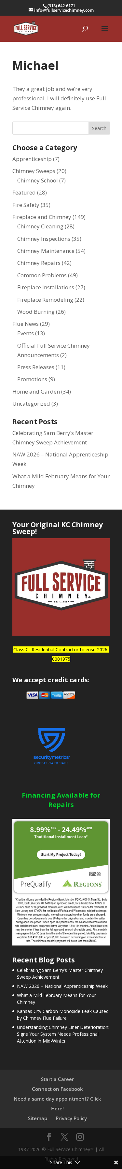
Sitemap (37, 1118)
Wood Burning (36, 311)
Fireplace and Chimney (41, 217)
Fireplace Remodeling (45, 299)
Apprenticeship (32, 159)
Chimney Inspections (43, 238)
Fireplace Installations (45, 287)
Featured (24, 192)
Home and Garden (36, 391)
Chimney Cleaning (40, 226)
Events (25, 333)
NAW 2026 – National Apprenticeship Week (62, 986)
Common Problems (42, 275)
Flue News (25, 323)
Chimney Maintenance (46, 250)
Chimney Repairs (39, 263)
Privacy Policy (71, 1118)
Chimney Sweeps (33, 171)
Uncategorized (31, 403)
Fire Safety (25, 205)
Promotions (32, 379)
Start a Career (57, 1079)
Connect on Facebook (57, 1089)
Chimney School (37, 180)
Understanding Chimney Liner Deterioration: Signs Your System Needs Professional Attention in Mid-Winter (63, 1034)
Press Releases (35, 367)
